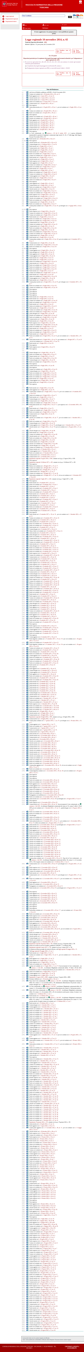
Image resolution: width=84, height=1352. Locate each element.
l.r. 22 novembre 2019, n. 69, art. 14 (51, 758)
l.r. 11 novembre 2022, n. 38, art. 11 (53, 1127)
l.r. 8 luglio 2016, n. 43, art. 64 (46, 382)
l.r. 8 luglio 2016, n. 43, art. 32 (46, 252)
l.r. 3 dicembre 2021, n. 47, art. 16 (50, 1064)
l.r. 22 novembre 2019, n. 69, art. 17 (50, 763)
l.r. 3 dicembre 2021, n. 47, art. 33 (51, 1103)
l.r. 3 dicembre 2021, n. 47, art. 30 (50, 1096)
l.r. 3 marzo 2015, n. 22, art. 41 (46, 96)
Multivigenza (45, 28)
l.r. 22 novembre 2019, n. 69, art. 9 (48, 748)
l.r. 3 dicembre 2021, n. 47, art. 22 (50, 1081)
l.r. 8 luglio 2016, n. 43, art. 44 (46, 308)
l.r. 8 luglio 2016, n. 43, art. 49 (46, 319)
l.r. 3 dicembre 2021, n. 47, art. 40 (50, 1116)
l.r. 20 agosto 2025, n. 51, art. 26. (50, 1306)
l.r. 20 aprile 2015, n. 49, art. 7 (47, 126)
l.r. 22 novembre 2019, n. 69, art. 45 (51, 856)
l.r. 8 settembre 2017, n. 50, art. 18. (48, 575)
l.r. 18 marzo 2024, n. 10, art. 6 (47, 1157)
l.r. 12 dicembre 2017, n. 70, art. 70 (50, 341)
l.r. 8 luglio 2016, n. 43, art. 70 (46, 389)
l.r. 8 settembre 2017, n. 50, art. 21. (50, 588)
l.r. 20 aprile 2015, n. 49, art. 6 (47, 124)
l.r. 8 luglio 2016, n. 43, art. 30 (49, 246)
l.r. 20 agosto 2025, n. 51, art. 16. (47, 1272)
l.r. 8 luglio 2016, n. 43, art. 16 (46, 202)
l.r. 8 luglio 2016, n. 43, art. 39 (46, 280)
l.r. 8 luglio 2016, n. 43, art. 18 (50, 205)
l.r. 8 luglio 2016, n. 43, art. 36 (49, 269)
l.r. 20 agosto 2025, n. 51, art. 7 (73, 824)
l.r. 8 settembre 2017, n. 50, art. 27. (48, 616)
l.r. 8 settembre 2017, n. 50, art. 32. (48, 629)
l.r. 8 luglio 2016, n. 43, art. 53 (49, 330)
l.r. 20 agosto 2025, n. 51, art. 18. (48, 1278)
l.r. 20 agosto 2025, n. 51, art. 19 (47, 1280)
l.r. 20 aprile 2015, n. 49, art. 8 (46, 127)
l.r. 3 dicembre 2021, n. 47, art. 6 (49, 1014)
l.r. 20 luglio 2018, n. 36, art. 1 (46, 711)
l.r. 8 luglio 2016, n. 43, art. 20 (47, 211)
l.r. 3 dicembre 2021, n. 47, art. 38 (50, 1113)
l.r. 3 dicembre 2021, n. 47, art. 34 (50, 1105)
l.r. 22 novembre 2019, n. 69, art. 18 (52, 765)
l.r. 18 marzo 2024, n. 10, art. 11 (46, 1166)
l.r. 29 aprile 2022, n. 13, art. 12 (46, 1124)
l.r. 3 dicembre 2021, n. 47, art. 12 (48, 1034)
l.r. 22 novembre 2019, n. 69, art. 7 (48, 745)
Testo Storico (28, 28)
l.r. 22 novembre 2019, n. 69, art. (49, 834)
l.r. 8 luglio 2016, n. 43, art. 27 (49, 233)
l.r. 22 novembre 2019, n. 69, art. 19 (50, 769)
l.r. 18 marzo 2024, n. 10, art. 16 (49, 1185)
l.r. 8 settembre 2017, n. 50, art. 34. (48, 637)
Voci (25, 25)
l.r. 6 (77, 765)
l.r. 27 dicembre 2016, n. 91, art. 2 (50, 453)
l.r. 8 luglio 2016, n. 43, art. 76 (46, 414)
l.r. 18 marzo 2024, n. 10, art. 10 (46, 1165)
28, (79, 205)
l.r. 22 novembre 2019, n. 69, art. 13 (51, 756)
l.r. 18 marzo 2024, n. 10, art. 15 (46, 1179)
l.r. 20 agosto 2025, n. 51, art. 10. (48, 1259)
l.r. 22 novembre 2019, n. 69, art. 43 (51, 852)
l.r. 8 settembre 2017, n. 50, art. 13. (50, 542)
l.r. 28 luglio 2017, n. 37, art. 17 (50, 466)
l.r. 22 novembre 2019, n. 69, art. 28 (50, 793)
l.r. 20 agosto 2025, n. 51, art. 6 (54, 823)
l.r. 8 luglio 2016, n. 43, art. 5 (49, 155)
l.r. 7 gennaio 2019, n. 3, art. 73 (46, 728)
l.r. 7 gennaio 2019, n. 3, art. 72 (49, 726)
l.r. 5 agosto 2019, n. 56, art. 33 (46, 731)
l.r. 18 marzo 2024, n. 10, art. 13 (49, 1172)
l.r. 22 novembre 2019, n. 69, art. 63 (48, 927)
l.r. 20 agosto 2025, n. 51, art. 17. (50, 1274)
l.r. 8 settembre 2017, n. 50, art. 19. (48, 579)
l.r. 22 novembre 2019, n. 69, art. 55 (47, 901)
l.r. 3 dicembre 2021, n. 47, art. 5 (49, 1012)
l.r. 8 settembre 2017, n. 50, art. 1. (50, 484)
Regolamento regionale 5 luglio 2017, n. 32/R (40, 479)
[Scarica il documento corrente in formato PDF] (78, 18)
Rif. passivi (64, 24)
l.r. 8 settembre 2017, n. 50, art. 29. (50, 618)
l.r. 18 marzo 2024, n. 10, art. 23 (47, 1204)
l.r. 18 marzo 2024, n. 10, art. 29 (47, 1213)
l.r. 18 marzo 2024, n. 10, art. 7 (46, 1159)
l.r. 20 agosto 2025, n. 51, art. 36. (48, 1330)
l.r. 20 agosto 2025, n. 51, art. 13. (48, 1267)
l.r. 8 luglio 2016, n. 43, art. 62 (49, 375)
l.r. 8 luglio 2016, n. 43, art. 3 (46, 152)
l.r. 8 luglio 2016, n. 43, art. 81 (46, 432)
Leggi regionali (10, 16)
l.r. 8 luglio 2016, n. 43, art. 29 (50, 244)
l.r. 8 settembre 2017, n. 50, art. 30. (47, 620)
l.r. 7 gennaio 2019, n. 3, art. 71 (47, 724)
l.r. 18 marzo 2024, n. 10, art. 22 (47, 1198)
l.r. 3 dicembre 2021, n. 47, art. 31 (50, 1098)
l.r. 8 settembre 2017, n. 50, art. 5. (50, 499)
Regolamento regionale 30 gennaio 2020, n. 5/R (40, 943)
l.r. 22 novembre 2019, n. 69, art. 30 (48, 802)
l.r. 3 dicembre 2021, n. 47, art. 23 (50, 1083)
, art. (54, 936)
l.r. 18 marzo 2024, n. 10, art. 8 (49, 1161)
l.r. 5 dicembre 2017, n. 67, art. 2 (47, 700)
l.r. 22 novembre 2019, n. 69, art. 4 (46, 739)
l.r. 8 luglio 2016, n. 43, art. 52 (46, 328)
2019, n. (50, 936)
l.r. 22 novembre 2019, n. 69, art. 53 (48, 893)
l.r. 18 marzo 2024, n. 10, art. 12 (49, 1170)
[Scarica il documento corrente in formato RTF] (74, 18)
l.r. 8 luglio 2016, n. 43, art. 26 (49, 228)
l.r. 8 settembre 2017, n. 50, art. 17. (48, 564)
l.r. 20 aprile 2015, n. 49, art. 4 (49, 118)
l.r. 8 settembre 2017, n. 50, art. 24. (47, 607)
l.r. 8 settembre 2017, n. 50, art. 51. (48, 692)
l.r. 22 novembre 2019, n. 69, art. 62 (49, 925)
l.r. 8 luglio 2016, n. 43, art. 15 (49, 200)
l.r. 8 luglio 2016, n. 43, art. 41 (46, 297)
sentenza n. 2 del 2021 (36, 860)
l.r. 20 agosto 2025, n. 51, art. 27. (48, 1310)
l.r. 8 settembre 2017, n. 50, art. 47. (47, 685)
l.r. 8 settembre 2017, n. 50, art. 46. (47, 683)
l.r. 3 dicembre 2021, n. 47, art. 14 (49, 1051)
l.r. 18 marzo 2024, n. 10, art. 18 (48, 1191)
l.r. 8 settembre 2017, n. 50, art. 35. (50, 642)
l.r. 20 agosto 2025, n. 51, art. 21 (74, 888)
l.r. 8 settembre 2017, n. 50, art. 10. (47, 514)
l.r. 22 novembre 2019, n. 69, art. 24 (48, 784)
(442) (45, 42)
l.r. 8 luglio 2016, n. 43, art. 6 (47, 159)
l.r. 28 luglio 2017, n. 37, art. (73, 339)
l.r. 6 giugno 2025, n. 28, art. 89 (46, 1222)
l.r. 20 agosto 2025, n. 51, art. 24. (50, 1298)
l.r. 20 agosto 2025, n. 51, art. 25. (50, 1300)
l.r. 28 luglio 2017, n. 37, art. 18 (50, 473)
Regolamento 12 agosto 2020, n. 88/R (38, 977)
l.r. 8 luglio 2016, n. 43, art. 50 (49, 324)
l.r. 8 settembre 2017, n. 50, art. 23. (47, 603)
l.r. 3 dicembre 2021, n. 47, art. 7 (49, 1016)
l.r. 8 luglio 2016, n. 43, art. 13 (47, 196)
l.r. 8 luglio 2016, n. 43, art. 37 (46, 270)
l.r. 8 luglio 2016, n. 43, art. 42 (46, 298)
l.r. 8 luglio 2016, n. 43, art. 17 (49, 204)
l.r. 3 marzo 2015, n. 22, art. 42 (47, 98)
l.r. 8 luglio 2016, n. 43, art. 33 (46, 257)
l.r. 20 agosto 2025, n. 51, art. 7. (46, 1245)
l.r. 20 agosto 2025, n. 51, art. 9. (47, 1258)
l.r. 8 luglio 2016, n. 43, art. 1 (46, 146)
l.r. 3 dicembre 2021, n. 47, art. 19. (50, 1074)
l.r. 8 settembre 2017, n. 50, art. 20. (50, 583)
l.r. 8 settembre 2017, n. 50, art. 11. (47, 520)
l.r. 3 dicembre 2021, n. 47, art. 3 (50, 1008)
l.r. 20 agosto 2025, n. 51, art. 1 (46, 1230)
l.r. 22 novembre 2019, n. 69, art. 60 (50, 921)
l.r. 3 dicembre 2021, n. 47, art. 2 (48, 1007)
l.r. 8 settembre (73, 239)
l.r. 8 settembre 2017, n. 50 (45, 482)
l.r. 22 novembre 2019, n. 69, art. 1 (47, 733)
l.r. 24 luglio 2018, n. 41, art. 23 (47, 718)
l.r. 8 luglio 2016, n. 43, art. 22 (49, 215)
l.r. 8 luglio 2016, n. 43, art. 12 (49, 192)
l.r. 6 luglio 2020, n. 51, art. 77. (49, 971)
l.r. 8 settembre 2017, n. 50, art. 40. (50, 661)
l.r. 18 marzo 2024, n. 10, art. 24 (47, 1205)
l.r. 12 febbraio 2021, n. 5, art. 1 (43, 994)
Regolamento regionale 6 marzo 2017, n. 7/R (40, 947)
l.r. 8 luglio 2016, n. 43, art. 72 (49, 402)
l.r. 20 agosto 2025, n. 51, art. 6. (46, 1239)
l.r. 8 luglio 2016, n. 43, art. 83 (47, 436)
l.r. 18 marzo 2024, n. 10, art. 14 (48, 1178)
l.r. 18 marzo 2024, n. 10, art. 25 (47, 1207)
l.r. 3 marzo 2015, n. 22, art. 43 (47, 99)
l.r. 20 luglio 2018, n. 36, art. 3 (46, 715)
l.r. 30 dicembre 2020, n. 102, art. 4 (49, 979)
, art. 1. (53, 482)
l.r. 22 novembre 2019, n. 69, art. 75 (49, 934)
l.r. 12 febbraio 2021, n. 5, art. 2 (48, 984)
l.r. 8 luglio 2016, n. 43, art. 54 (49, 336)
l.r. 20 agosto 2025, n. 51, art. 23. (47, 1295)
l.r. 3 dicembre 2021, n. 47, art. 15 (47, 1055)
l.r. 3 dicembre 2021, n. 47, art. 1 (48, 1005)
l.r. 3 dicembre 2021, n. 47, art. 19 (47, 1075)
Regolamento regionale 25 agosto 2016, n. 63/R (40, 458)
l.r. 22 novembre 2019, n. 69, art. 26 (50, 789)
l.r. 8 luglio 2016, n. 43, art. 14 (50, 198)
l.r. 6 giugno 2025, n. (73, 205)
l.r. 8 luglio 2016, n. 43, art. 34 (46, 259)
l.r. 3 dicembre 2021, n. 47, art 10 (47, 1029)
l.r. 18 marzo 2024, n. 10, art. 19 (48, 1192)
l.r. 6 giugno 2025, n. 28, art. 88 (46, 1220)
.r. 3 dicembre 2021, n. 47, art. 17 (48, 1068)
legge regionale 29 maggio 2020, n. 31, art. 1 (42, 951)
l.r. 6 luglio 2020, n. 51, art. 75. (49, 964)
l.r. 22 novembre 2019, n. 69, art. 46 (53, 858)
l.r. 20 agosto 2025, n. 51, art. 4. (47, 1235)
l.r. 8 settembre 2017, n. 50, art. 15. (48, 553)
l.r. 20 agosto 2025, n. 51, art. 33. (51, 1323)
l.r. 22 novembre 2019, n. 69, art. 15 (50, 759)
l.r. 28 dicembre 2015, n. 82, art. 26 (48, 142)
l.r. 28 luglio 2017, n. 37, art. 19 (50, 475)
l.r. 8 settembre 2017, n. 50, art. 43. (47, 668)
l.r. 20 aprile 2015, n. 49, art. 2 (49, 107)
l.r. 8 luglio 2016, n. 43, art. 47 (49, 315)
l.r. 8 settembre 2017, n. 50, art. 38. (50, 653)
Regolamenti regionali (12, 19)
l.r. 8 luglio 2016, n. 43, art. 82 (49, 434)
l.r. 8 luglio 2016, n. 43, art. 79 (47, 427)
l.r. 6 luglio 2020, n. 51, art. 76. (51, 966)
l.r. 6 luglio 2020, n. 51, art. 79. (47, 975)
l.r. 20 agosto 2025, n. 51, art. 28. (50, 1313)
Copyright (68, 1346)
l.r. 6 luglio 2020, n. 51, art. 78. (47, 973)
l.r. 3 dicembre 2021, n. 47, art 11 (47, 1031)
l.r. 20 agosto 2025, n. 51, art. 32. (48, 1321)
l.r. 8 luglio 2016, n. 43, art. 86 (50, 443)
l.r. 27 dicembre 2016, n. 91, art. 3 (47, 456)
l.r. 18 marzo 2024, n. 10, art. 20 (47, 1194)
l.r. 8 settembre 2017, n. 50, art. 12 (50, 821)
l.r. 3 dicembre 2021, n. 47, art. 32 (50, 1100)
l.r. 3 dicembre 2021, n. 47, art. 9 (50, 1023)
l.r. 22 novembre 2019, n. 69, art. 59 (47, 919)
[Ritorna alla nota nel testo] (26, 92)
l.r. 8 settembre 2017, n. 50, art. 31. (50, 622)
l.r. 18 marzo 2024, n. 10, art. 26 (49, 1209)
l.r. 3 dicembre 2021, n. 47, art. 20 (49, 1077)
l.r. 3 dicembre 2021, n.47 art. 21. (72, 969)
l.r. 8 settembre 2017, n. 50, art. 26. (47, 614)
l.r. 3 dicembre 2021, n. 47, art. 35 (50, 1107)
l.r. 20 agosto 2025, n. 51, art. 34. (48, 1324)
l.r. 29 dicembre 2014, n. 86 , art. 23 (51, 94)
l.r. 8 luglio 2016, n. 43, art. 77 (50, 417)
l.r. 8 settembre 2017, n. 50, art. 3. (48, 490)
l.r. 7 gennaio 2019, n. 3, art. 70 (51, 720)
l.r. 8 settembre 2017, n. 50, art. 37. (50, 648)
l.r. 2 (41, 936)
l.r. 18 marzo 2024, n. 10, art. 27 (47, 1211)
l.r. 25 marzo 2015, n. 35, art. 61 (49, 101)
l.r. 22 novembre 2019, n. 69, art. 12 (48, 754)
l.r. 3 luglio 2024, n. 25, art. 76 (46, 1219)
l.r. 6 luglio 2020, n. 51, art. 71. (46, 953)
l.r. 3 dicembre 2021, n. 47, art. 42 (50, 1120)
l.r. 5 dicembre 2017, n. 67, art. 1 (47, 696)
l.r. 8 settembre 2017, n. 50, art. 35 (53, 639)
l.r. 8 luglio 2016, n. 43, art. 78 (49, 421)
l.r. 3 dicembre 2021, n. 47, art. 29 (72, 425)
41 (56, 849)
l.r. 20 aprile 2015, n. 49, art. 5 (47, 122)
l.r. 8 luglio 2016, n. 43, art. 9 (46, 178)
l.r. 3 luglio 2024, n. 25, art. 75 (49, 1215)
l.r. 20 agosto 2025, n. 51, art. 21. (47, 1282)
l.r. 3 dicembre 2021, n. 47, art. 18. (47, 1070)
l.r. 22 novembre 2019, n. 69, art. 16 (50, 761)
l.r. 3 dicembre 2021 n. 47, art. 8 (49, 1018)
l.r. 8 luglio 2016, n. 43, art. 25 (49, 224)
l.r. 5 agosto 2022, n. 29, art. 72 (46, 1126)
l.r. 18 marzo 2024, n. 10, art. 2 (49, 1135)
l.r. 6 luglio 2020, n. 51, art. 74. (46, 960)
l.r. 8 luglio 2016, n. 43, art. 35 (49, 265)
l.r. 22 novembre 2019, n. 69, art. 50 (51, 871)
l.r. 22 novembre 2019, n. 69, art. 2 (48, 735)
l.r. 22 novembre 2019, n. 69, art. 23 (50, 782)
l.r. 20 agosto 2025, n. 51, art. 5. (73, 798)
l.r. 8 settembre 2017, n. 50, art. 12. (48, 529)
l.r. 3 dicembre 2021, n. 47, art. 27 (50, 1092)
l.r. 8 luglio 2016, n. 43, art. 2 (46, 150)
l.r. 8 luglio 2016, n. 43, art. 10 (47, 189)
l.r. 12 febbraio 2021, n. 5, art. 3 (46, 995)
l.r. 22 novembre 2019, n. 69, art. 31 (50, 811)
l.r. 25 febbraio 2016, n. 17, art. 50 (48, 144)
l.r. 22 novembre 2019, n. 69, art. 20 (54, 771)
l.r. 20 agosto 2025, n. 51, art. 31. (51, 1319)
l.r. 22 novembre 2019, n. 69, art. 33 (50, 832)
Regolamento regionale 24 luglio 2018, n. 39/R (40, 717)
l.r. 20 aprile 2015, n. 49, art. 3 (50, 116)
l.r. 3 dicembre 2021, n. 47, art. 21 (48, 1079)
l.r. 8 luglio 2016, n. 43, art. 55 (47, 347)
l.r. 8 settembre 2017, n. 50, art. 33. (50, 631)
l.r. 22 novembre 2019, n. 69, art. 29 (50, 797)
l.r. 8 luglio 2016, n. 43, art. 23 (46, 217)
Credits (75, 1346)
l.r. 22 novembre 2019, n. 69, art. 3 (47, 737)
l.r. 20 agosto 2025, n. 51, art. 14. (48, 1269)
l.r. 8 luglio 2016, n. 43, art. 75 (49, 412)
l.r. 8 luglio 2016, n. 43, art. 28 (46, 237)
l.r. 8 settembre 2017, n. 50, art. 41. (50, 663)
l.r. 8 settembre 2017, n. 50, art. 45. (50, 679)
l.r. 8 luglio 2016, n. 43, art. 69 (46, 388)
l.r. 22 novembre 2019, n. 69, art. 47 (48, 863)
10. (57, 938)
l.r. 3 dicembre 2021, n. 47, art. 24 (50, 1085)
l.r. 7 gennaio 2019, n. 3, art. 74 (49, 730)
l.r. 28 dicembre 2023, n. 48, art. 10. (48, 1131)
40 (56, 847)
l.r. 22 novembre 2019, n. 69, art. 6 (48, 743)
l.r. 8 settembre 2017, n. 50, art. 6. (47, 505)
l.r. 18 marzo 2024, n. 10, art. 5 (46, 1155)
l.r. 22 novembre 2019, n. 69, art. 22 (50, 780)
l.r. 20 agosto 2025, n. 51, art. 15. (47, 1271)
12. (57, 942)
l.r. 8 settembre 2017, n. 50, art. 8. (50, 507)
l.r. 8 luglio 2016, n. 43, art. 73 (49, 404)
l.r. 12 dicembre (75, 475)
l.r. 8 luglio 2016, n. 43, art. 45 (49, 310)
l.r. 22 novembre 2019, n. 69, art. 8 (47, 746)
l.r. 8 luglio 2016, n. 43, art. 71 (49, 395)
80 (52, 936)
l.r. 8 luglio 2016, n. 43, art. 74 (46, 408)
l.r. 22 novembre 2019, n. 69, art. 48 (48, 869)
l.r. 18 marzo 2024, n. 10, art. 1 (47, 1133)
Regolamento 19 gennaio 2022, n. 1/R (38, 1122)
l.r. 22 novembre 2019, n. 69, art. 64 (51, 929)
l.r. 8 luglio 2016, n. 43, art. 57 (47, 352)
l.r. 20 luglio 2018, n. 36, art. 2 (47, 713)
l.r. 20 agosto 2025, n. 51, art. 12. (50, 1263)
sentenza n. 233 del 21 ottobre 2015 (57, 133)
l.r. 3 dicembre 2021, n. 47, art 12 (50, 1033)
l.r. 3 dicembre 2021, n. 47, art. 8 (47, 1020)
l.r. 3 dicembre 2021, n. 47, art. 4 (49, 1010)
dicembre (45, 936)
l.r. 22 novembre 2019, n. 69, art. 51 (47, 873)
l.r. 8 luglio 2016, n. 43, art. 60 (46, 365)
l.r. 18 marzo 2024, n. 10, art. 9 (49, 1163)
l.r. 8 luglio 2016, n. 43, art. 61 (49, 369)
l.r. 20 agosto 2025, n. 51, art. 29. (50, 1317)
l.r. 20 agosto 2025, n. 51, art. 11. (47, 1261)
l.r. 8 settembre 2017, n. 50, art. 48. (47, 687)
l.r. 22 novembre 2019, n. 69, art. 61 (48, 923)
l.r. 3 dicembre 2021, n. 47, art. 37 (50, 1111)
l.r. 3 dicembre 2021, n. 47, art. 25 (47, 1090)
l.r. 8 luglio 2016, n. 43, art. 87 (47, 445)
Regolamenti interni (11, 21)
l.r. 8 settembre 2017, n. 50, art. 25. (50, 611)
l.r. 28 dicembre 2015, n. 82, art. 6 (47, 139)
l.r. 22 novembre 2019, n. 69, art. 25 (48, 787)
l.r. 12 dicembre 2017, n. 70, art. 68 (48, 704)
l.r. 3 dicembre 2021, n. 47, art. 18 (47, 1072)
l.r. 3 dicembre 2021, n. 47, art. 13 (51, 808)
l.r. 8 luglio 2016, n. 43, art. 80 (47, 430)
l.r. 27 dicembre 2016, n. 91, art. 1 (50, 447)
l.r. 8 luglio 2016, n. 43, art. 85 (47, 442)
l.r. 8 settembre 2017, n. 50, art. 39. (50, 657)
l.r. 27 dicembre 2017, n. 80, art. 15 (50, 709)
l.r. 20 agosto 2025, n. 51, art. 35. (50, 1326)
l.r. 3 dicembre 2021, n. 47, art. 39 (50, 1114)
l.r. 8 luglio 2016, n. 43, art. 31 (47, 250)
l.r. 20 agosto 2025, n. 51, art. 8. (50, 1254)
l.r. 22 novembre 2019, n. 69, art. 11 (48, 752)
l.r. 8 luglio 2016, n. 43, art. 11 (49, 191)
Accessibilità (72, 1348)
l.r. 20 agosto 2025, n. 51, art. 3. (50, 1232)
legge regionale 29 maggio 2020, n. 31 (67, 949)
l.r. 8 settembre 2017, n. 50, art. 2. (47, 486)
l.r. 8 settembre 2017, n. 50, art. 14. (50, 551)
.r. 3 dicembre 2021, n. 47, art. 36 (50, 1109)
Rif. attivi (46, 25)
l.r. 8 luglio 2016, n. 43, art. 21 (49, 213)
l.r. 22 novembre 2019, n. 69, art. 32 (47, 824)
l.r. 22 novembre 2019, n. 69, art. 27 (50, 791)
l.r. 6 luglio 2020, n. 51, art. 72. (50, 955)
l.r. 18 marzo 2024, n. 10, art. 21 (47, 1196)
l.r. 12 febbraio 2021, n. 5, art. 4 (61, 862)
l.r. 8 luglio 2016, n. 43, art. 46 (49, 311)
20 (81, 339)
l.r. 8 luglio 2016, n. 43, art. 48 (49, 317)
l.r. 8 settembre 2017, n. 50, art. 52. (48, 694)
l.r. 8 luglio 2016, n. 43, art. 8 (49, 172)
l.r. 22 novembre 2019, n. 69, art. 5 (51, 741)
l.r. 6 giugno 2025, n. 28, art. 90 (49, 1224)
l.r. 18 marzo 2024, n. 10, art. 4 (46, 1140)
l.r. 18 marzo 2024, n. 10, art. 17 (47, 1189)
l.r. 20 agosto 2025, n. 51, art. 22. (50, 1293)
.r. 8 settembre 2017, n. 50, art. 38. (48, 652)
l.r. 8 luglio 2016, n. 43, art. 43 (49, 300)
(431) (58, 60)
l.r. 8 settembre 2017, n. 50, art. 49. (47, 689)
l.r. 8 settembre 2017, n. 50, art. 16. (50, 555)
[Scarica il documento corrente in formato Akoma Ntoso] (81, 18)
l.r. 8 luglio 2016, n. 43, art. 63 (49, 376)
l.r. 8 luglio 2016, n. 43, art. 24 (49, 220)
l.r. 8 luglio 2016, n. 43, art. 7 (47, 161)
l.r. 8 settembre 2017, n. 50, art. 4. (50, 492)
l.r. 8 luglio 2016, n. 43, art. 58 (49, 358)
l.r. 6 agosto (74, 929)
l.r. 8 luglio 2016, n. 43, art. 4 (49, 153)
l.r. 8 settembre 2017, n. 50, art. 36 (53, 644)
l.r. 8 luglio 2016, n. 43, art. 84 (49, 438)
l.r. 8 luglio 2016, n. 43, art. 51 (49, 326)
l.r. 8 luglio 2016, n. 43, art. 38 (46, 274)
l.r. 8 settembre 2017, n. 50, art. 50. (47, 691)
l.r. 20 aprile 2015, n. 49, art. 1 (46, 103)
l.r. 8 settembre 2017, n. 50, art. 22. (50, 601)
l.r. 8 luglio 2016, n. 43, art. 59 (49, 362)
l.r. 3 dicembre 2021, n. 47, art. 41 (50, 1118)
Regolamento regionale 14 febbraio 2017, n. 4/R (41, 462)
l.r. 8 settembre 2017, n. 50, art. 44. (47, 674)
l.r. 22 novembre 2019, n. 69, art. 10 (51, 750)
